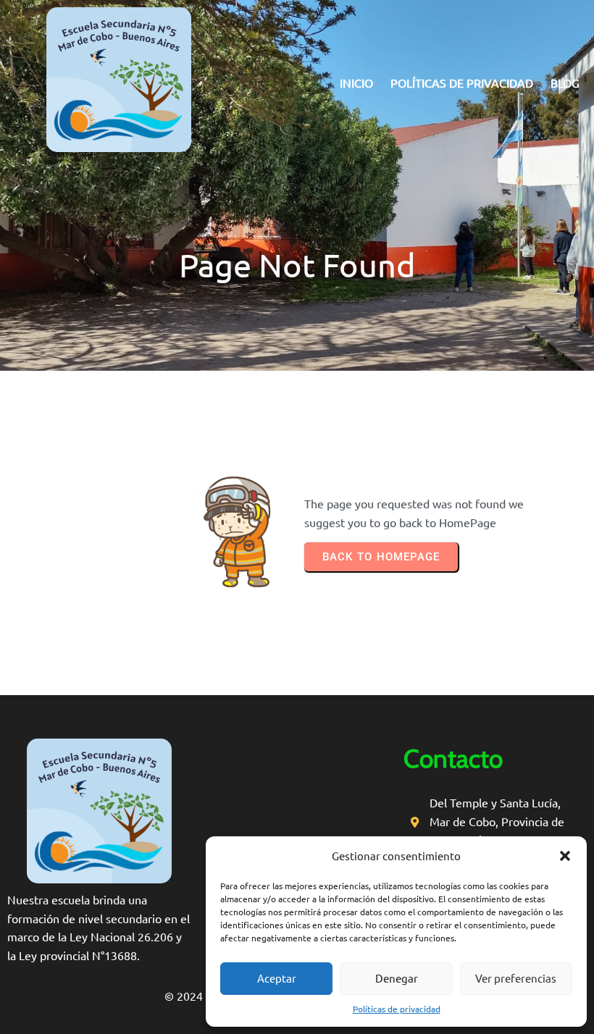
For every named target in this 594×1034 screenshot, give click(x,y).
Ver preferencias (515, 978)
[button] (565, 856)
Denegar (396, 978)
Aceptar (276, 978)
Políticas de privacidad (396, 1008)
